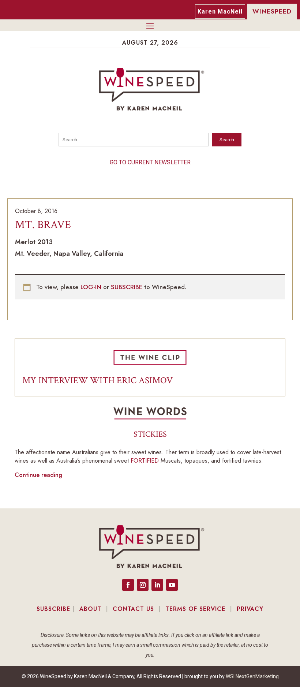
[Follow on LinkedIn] (157, 585)
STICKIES (150, 434)
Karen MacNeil (220, 11)
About (90, 609)
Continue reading (38, 475)
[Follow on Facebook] (128, 585)
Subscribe (53, 609)
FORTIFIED (145, 460)
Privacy (250, 609)
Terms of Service (195, 609)
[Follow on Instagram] (143, 585)
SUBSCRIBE (127, 287)
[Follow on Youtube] (172, 585)
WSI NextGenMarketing (252, 676)
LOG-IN (91, 287)
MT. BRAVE (43, 225)
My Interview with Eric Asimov (97, 380)
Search (227, 139)
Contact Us (133, 609)
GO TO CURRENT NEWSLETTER (150, 162)
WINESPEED (272, 11)
